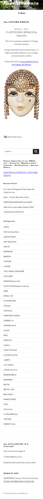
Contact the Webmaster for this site (19, 481)
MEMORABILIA (10, 375)
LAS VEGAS (9, 365)
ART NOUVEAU (10, 242)
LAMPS (7, 360)
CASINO (7, 266)
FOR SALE (8, 311)
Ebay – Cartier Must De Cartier (16, 197)
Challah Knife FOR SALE (14, 212)
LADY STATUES (10, 350)
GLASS (7, 330)
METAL (7, 384)
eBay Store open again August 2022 (19, 207)
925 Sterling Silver (11, 232)
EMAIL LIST (8, 296)
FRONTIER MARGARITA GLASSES (18, 202)
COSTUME (8, 276)
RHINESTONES (10, 399)
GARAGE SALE (10, 325)
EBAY (6, 291)
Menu (23, 13)
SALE (6, 404)
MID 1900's (8, 394)
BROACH (7, 256)
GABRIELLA (9, 321)
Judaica (7, 345)
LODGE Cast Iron (11, 370)
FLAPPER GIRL (10, 301)
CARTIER (7, 261)
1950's (6, 227)
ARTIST (7, 247)
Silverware (8, 409)
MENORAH (8, 380)
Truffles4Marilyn (21, 3)
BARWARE (8, 252)
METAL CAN (9, 389)
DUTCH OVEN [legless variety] (16, 286)
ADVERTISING (10, 237)
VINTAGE (7, 419)
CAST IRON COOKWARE (14, 271)
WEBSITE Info (9, 424)
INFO (6, 335)
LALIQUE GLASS (11, 355)
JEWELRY (8, 340)
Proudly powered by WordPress (16, 493)
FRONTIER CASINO (12, 316)
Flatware (7, 306)
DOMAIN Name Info (12, 281)
